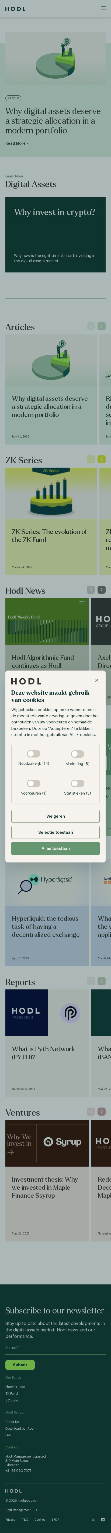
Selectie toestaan (55, 832)
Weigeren (55, 816)
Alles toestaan (55, 848)
